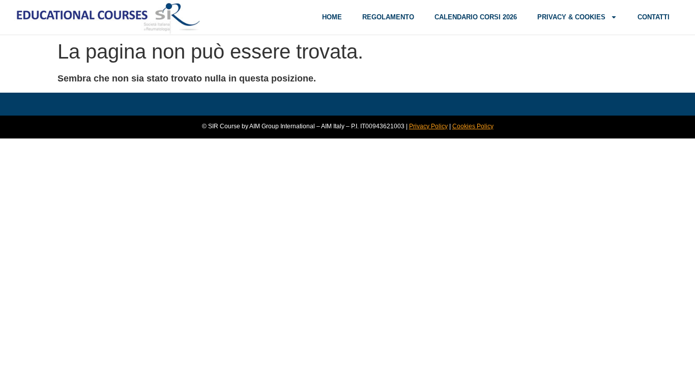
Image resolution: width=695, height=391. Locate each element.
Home (332, 17)
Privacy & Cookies (571, 17)
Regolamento (388, 17)
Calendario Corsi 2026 (476, 17)
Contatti (654, 17)
